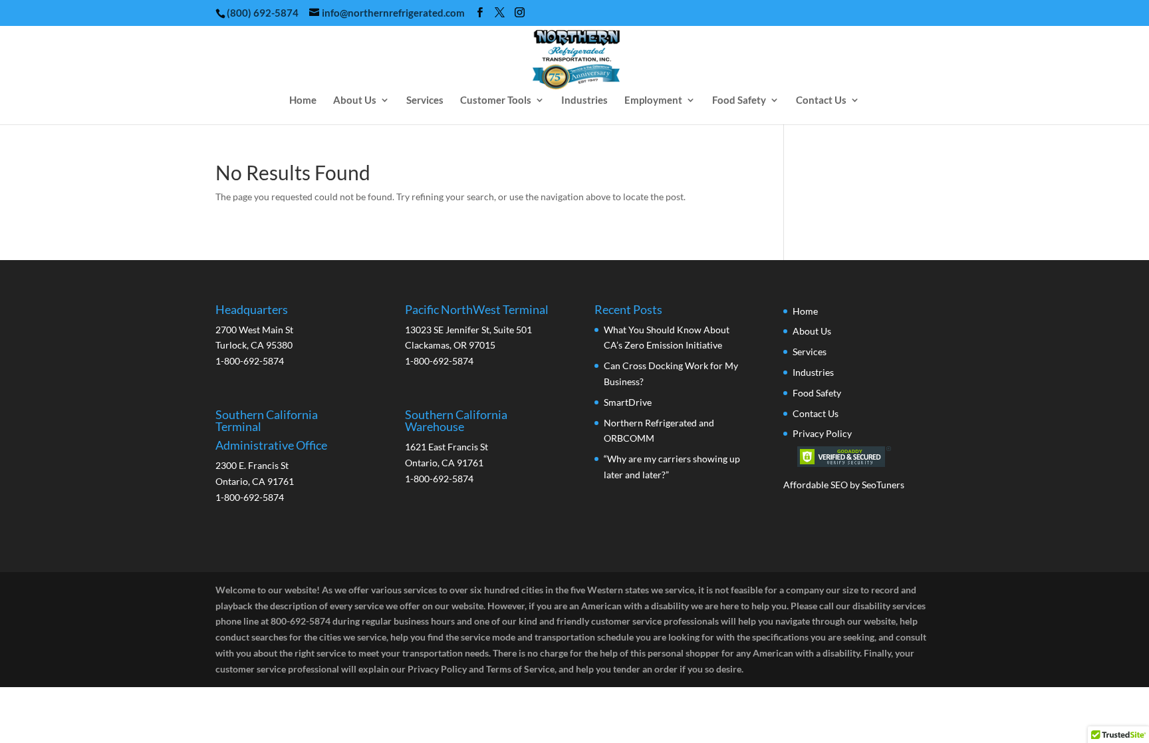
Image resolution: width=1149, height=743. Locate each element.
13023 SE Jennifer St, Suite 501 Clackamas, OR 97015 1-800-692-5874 (477, 335)
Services (425, 100)
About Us (354, 100)
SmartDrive (628, 402)
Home (303, 100)
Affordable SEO (815, 484)
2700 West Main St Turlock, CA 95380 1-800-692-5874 (254, 335)
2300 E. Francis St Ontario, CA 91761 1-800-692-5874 (271, 455)
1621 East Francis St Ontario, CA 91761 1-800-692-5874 (456, 446)
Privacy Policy (822, 433)
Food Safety (739, 100)
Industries (584, 100)
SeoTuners (883, 484)
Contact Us (821, 100)
